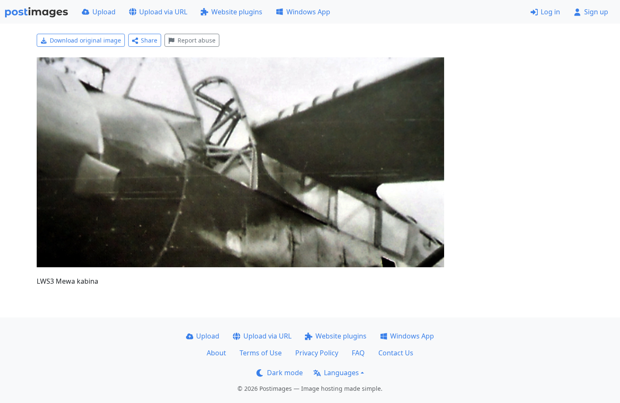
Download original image (85, 40)
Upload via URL (163, 11)
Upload (104, 11)
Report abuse (197, 40)
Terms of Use (261, 352)
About (216, 352)
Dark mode (285, 372)
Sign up (596, 11)
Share (149, 40)
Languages (341, 372)
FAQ (358, 352)
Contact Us (395, 352)
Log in (550, 11)
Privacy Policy (316, 352)
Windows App (308, 11)
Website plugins (236, 11)
